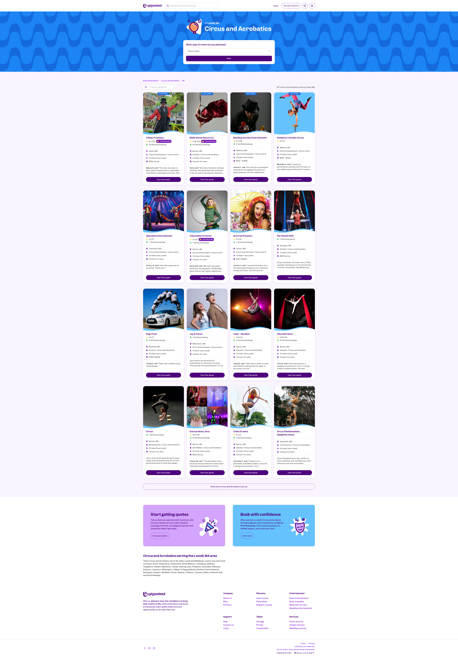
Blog (225, 601)
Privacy (312, 643)
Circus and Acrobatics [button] (238, 29)
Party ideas (261, 601)
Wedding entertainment (300, 608)
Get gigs (260, 621)
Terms (303, 643)
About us (227, 598)
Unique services (297, 625)
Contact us (228, 625)
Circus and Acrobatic (170, 81)
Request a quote (264, 605)
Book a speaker (296, 601)
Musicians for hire (298, 605)
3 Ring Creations (155, 137)
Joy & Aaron (196, 334)
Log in (275, 6)
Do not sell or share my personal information (296, 649)
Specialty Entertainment (159, 236)
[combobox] (192, 6)
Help (225, 621)
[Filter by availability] (161, 87)
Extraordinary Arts (200, 431)
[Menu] (312, 6)
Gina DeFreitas (285, 334)
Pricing (259, 625)
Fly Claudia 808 (285, 236)
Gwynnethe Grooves (200, 236)
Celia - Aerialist (241, 334)
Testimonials (262, 628)
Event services (296, 621)
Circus (149, 431)
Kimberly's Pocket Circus (290, 137)
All (183, 81)
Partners (227, 605)
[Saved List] (305, 6)
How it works (262, 598)
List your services (291, 6)
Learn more (247, 536)
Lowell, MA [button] (213, 23)
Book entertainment (299, 598)
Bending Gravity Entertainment (250, 137)
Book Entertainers (150, 81)
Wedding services (297, 628)
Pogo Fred (151, 334)
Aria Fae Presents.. (243, 236)
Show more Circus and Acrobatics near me (229, 487)
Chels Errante (240, 431)
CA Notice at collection (305, 646)
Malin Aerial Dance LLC (202, 137)
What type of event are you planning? (206, 44)
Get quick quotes (160, 536)
